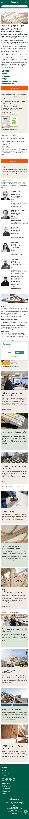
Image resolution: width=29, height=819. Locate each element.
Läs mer (3, 448)
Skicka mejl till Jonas (16, 264)
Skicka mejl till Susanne (16, 196)
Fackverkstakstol (6, 70)
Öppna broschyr (5, 129)
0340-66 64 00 (7, 786)
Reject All (9, 352)
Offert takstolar (14, 161)
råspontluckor (17, 42)
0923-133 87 (14, 266)
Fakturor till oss (5, 794)
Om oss (3, 769)
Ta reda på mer (5, 606)
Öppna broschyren (5, 366)
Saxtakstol (4, 78)
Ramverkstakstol (6, 75)
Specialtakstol (5, 80)
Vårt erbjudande (5, 10)
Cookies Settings (14, 356)
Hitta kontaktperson (6, 791)
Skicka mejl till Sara (15, 247)
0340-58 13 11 (15, 249)
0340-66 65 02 (15, 284)
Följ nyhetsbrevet (5, 773)
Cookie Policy (14, 810)
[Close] (26, 343)
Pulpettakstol (5, 71)
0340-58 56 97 (15, 233)
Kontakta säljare (6, 409)
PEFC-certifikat (13, 129)
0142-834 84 (14, 197)
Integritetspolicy (14, 807)
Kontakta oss (14, 88)
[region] (14, 351)
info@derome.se (5, 790)
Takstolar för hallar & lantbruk (9, 81)
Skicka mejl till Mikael (16, 215)
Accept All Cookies (19, 352)
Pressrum (3, 772)
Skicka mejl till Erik (15, 232)
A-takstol (4, 73)
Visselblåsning (4, 775)
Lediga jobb (4, 770)
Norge (4, 48)
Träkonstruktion (13, 10)
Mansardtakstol (6, 76)
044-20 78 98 (14, 216)
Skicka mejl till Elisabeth (16, 283)
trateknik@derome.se (13, 114)
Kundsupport (4, 785)
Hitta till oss (4, 793)
